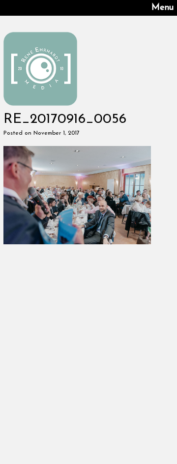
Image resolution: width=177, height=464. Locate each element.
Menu (162, 7)
